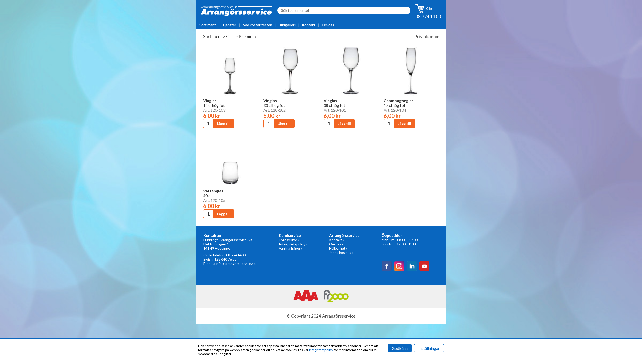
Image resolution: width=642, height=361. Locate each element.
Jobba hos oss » (341, 252)
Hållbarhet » (338, 248)
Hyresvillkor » (289, 240)
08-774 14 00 (428, 16)
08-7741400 (236, 255)
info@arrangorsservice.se (236, 263)
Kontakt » (336, 240)
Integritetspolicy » (293, 244)
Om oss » (336, 244)
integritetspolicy (321, 350)
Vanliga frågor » (291, 248)
